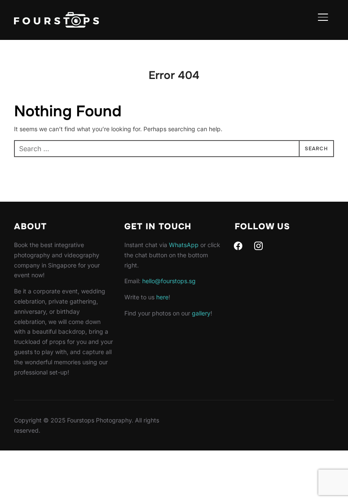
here (162, 297)
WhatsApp (184, 244)
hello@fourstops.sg (169, 280)
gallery (201, 313)
